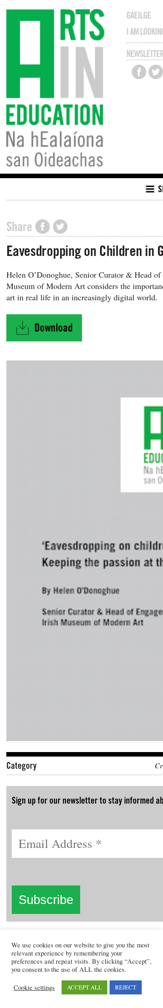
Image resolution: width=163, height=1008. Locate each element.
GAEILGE (138, 15)
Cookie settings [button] (34, 988)
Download (48, 330)
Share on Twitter (60, 226)
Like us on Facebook (139, 72)
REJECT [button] (125, 987)
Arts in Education (57, 89)
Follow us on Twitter (156, 72)
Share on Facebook (42, 226)
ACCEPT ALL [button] (84, 987)
